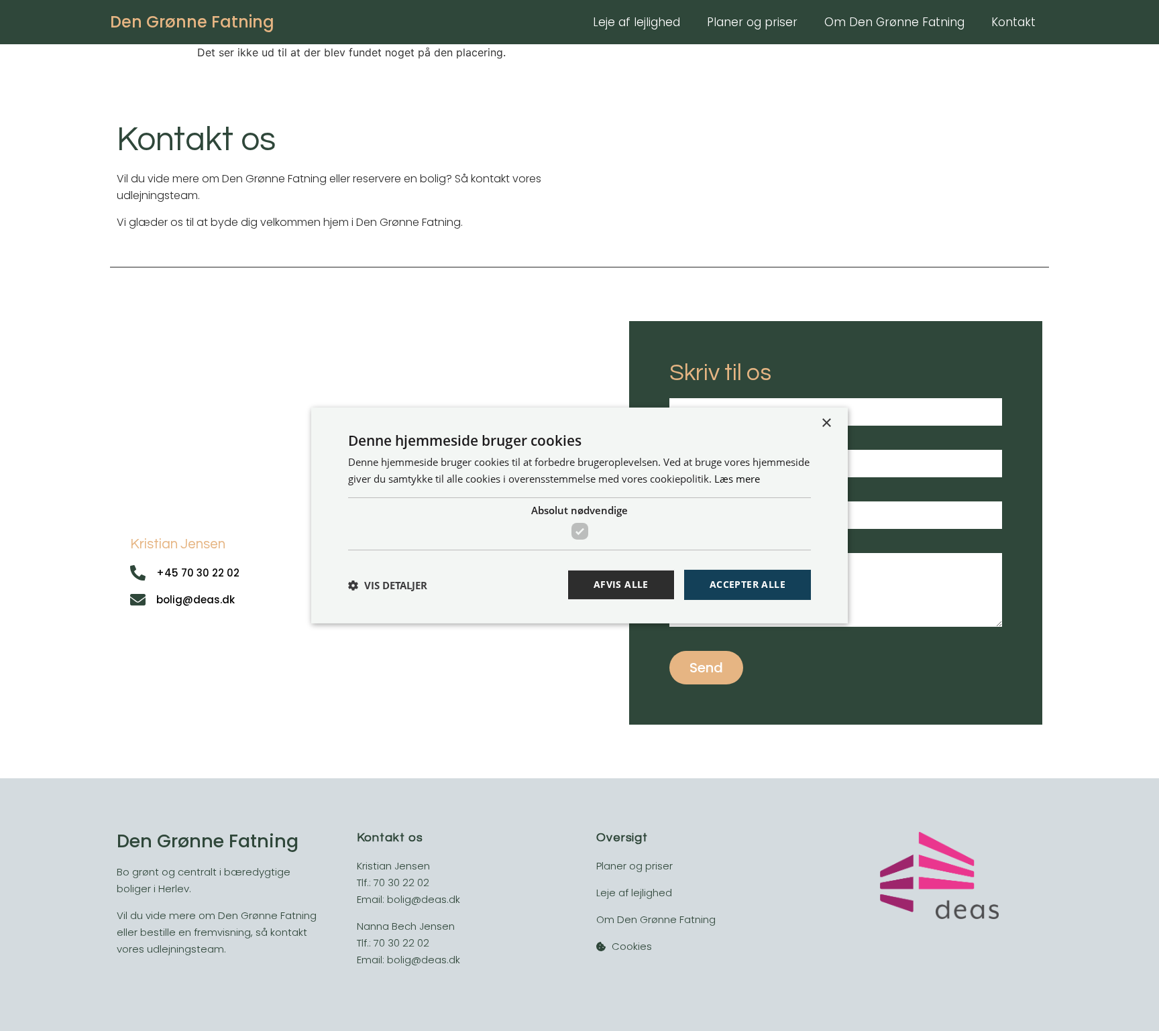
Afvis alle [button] (621, 584)
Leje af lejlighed (636, 22)
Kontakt (1013, 22)
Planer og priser (752, 22)
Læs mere (737, 478)
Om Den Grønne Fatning (894, 22)
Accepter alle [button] (747, 584)
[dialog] (579, 515)
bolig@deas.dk (423, 899)
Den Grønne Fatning (192, 22)
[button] (387, 585)
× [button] (826, 423)
